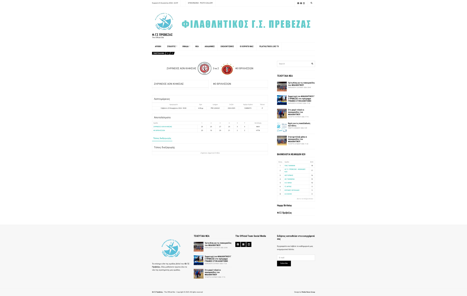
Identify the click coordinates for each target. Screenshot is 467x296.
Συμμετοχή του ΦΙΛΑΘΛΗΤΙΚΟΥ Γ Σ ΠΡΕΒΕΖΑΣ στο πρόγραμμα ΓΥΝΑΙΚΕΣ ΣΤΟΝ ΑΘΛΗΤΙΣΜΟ (301, 98)
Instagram (301, 3)
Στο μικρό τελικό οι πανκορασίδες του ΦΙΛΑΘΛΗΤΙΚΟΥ (296, 112)
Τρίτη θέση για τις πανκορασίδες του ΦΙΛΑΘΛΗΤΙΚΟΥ (301, 84)
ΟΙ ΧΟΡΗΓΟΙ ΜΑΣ (246, 46)
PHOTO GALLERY (206, 3)
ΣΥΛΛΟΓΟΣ (171, 46)
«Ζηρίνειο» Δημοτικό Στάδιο (210, 153)
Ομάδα (287, 162)
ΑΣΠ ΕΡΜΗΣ (289, 175)
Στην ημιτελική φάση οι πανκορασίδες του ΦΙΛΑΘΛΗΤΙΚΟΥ (297, 139)
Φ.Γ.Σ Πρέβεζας (162, 35)
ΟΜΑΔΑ (185, 46)
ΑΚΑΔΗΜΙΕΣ (210, 46)
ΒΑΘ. (312, 162)
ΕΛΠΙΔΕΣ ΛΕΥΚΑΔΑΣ (292, 190)
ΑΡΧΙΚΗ (158, 46)
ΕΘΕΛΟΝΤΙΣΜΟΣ (227, 46)
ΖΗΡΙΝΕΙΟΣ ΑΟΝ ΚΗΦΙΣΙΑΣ (162, 127)
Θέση (280, 162)
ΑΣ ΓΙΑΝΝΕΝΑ (290, 179)
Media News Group (308, 292)
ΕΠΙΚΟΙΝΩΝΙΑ (193, 3)
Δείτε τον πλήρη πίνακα (305, 199)
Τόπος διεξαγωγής (162, 138)
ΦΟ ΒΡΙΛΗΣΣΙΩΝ (159, 130)
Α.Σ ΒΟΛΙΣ (288, 194)
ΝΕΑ (197, 46)
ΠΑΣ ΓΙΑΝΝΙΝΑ (290, 165)
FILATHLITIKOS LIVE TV (269, 46)
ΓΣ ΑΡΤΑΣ (288, 186)
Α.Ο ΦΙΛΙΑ (288, 183)
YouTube (304, 3)
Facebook (298, 3)
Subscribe (284, 263)
